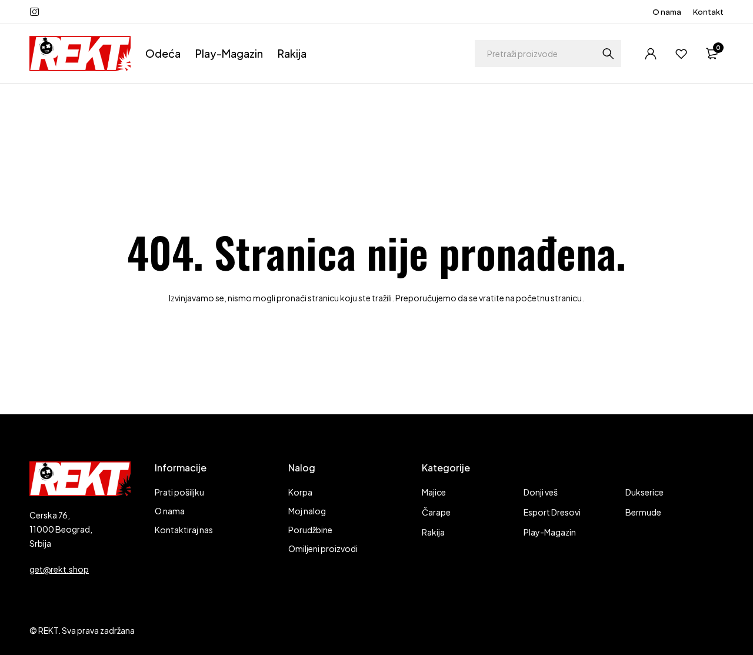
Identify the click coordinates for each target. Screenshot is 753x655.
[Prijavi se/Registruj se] (650, 53)
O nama (666, 11)
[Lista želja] (681, 53)
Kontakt (708, 11)
